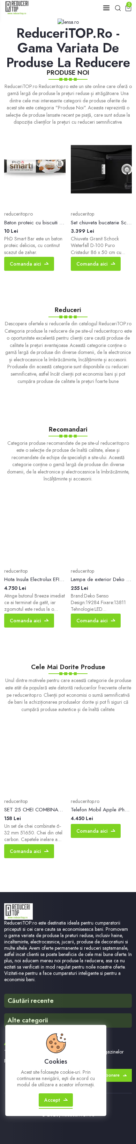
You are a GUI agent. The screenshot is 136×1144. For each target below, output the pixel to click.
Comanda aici (25, 263)
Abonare (111, 1075)
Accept (52, 1099)
